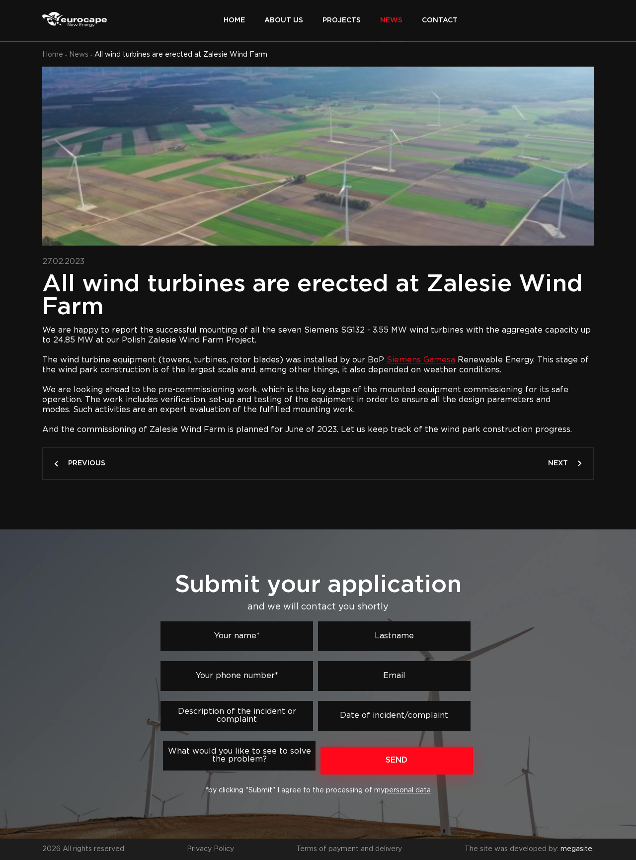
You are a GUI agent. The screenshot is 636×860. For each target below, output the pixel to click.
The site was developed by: (529, 849)
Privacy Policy (210, 849)
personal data (408, 790)
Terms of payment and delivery (349, 849)
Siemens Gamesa (421, 360)
